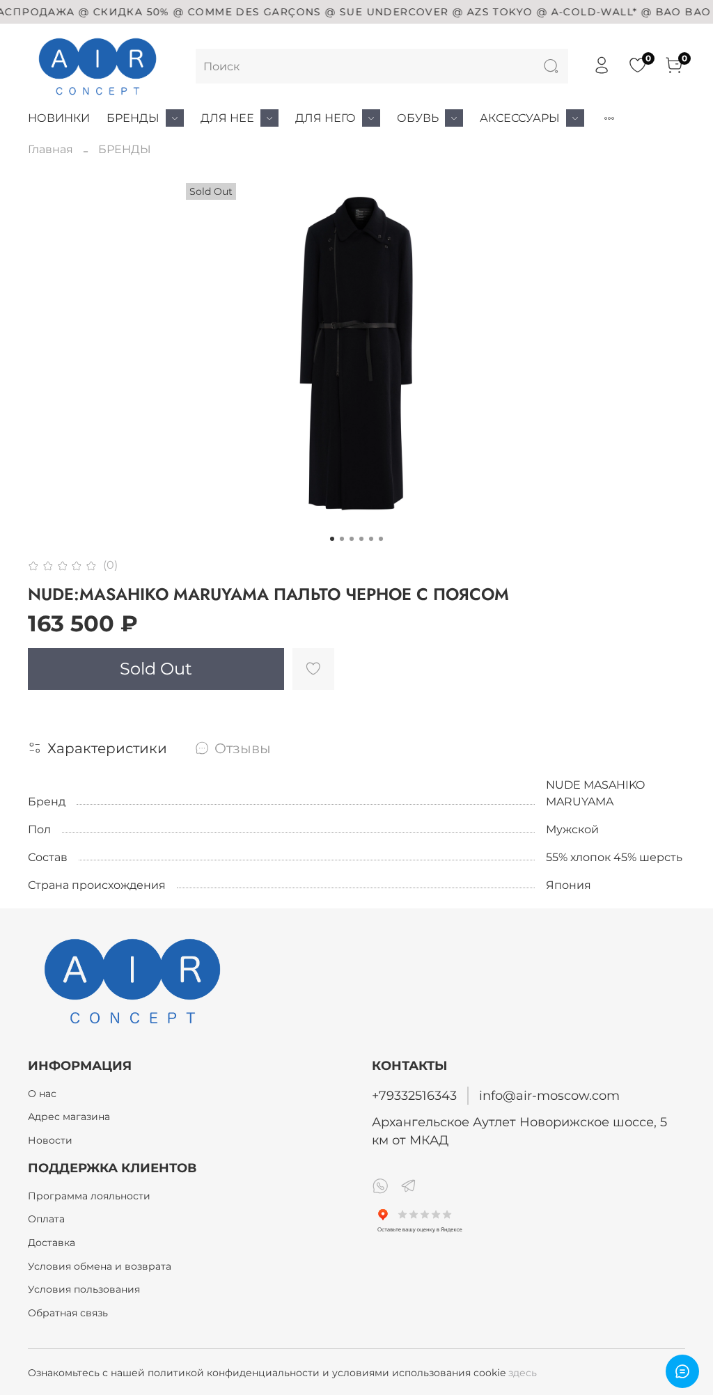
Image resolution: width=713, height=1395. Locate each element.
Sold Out (156, 669)
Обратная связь (68, 1313)
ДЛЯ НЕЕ (227, 118)
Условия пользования (84, 1289)
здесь (522, 1372)
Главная (50, 149)
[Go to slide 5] (371, 539)
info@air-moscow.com (549, 1095)
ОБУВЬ (418, 118)
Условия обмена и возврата (99, 1266)
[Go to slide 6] (381, 539)
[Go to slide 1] (332, 539)
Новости (50, 1140)
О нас (42, 1093)
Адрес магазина (69, 1116)
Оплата (46, 1219)
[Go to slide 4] (361, 539)
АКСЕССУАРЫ (520, 118)
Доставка (51, 1242)
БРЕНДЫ (133, 118)
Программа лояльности (89, 1196)
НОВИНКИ (59, 118)
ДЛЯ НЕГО (325, 118)
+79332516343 (414, 1095)
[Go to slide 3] (352, 539)
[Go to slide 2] (342, 539)
